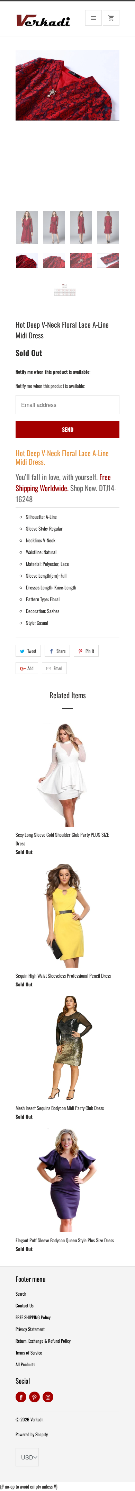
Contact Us (25, 1305)
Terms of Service (29, 1352)
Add (30, 668)
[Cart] (111, 18)
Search (21, 1293)
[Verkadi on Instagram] (48, 1397)
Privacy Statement (30, 1328)
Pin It (90, 650)
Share (60, 650)
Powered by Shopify (32, 1434)
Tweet (31, 650)
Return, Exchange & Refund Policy (43, 1340)
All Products (25, 1364)
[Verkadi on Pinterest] (34, 1397)
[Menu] (93, 18)
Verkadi (37, 1419)
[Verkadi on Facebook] (21, 1397)
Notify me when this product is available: (53, 371)
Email (58, 668)
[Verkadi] (43, 21)
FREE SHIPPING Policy (33, 1317)
